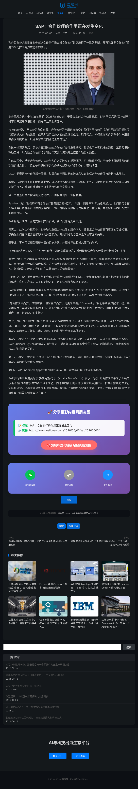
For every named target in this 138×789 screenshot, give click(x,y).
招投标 (92, 12)
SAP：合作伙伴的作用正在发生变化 (69, 26)
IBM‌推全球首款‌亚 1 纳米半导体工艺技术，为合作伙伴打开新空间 (84, 623)
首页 (20, 12)
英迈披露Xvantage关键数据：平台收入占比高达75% (84, 588)
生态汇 (60, 12)
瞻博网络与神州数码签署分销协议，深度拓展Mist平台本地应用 (37, 543)
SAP (61, 526)
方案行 (81, 12)
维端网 (69, 5)
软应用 (40, 12)
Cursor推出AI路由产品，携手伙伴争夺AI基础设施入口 (53, 623)
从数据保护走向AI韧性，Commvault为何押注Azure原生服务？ (115, 623)
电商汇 (113, 12)
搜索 (128, 647)
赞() (91, 33)
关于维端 (80, 755)
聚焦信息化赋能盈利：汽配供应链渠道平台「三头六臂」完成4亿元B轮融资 (100, 543)
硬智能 (50, 12)
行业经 (71, 12)
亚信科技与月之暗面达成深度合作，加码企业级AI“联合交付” (22, 588)
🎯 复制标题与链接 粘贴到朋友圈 (69, 445)
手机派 (102, 12)
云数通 (29, 12)
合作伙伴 (73, 526)
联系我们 (57, 755)
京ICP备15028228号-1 (80, 779)
